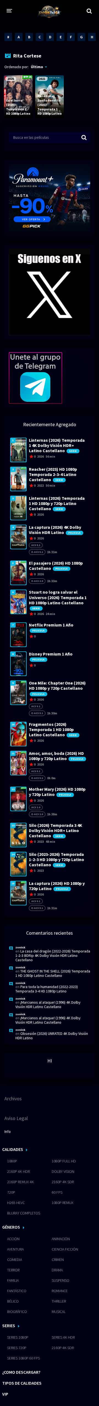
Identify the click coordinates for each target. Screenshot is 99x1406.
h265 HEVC (16, 1202)
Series (8, 1325)
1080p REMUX (62, 1202)
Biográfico (17, 1311)
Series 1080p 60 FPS (23, 1358)
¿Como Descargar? (21, 1372)
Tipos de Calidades (22, 1383)
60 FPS (57, 1192)
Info (7, 1131)
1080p (12, 1161)
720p (11, 1192)
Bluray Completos (23, 1213)
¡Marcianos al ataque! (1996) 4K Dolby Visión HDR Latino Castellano (48, 1004)
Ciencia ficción (65, 1249)
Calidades (12, 1149)
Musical (58, 1311)
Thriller (59, 1301)
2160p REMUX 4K (20, 1181)
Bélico (13, 1301)
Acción (13, 1238)
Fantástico (16, 1290)
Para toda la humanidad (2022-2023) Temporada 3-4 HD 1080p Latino (46, 989)
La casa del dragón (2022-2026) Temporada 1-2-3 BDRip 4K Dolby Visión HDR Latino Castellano (52, 955)
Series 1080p (17, 1337)
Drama (57, 1270)
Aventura (15, 1249)
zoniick (20, 947)
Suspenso (60, 1280)
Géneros (11, 1227)
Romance (60, 1290)
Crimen (58, 1259)
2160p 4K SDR (63, 1181)
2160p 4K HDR (18, 1171)
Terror (13, 1270)
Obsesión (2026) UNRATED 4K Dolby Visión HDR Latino (51, 1035)
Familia (13, 1280)
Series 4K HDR (63, 1337)
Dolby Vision (63, 1171)
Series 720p (16, 1347)
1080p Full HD (64, 1161)
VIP (5, 1394)
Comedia (14, 1259)
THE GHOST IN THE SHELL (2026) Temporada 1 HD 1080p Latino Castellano (52, 973)
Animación (61, 1238)
